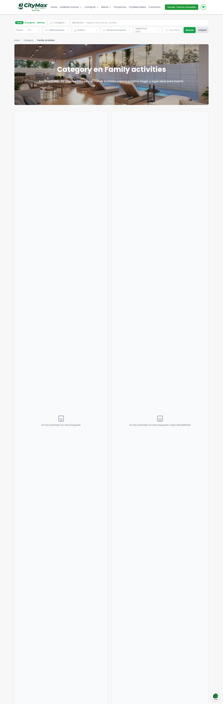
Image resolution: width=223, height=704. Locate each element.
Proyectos (120, 7)
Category (29, 40)
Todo (19, 22)
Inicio (54, 7)
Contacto (154, 7)
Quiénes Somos (69, 7)
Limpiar (202, 30)
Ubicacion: (78, 22)
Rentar (41, 22)
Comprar (30, 22)
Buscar (190, 30)
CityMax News (137, 7)
